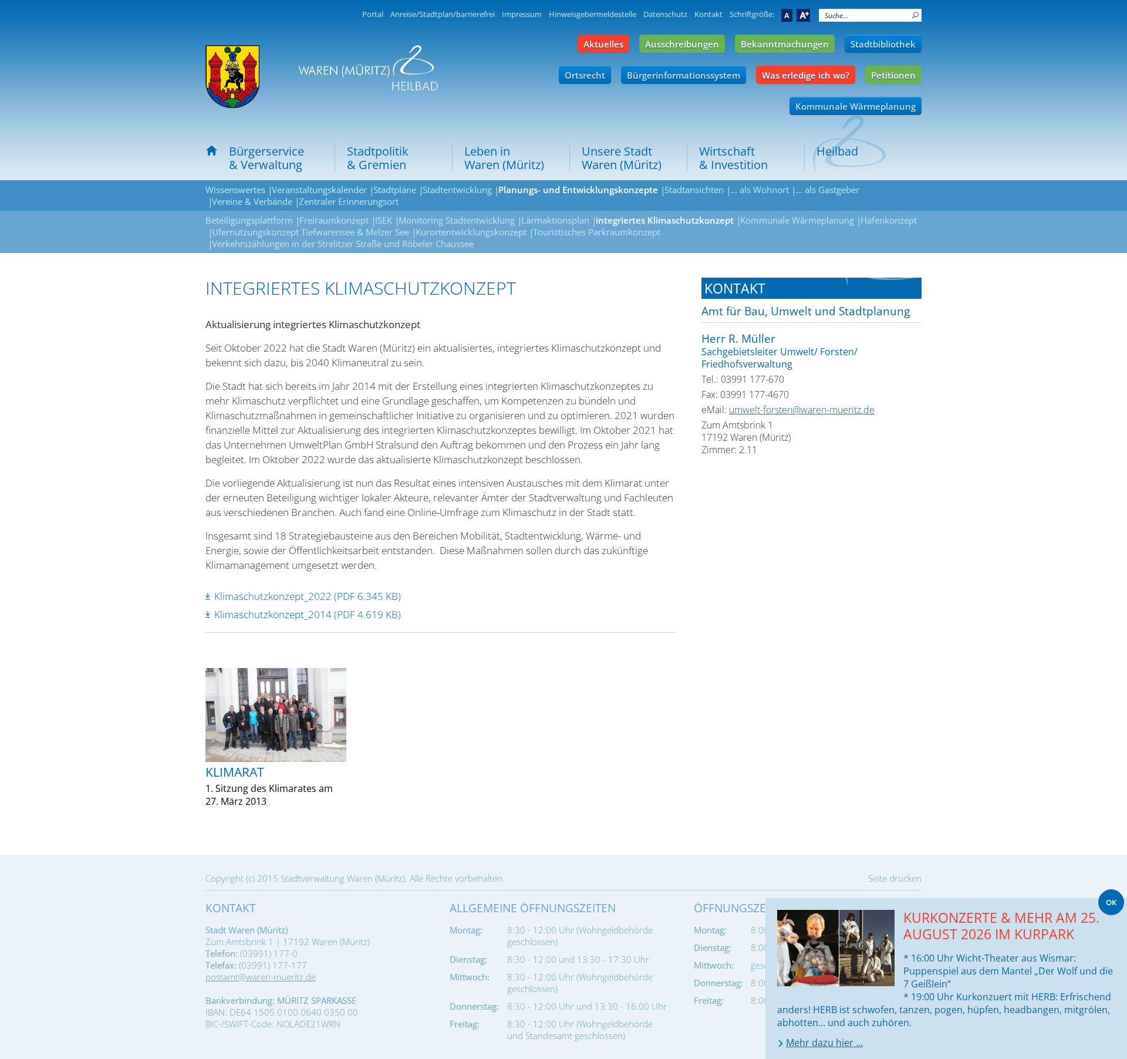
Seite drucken (895, 878)
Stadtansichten (694, 189)
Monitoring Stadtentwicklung (457, 220)
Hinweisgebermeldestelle (592, 14)
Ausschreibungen (682, 44)
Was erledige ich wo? (805, 75)
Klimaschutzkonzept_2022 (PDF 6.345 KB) (307, 596)
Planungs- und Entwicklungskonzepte (578, 189)
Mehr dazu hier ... (824, 1042)
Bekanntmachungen (785, 44)
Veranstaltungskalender (319, 189)
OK (1111, 902)
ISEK (383, 220)
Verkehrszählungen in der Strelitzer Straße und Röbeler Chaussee (343, 243)
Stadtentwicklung (457, 189)
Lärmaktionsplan (555, 220)
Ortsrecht (585, 75)
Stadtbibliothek (883, 44)
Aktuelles (603, 44)
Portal (372, 14)
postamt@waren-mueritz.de (260, 977)
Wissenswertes (235, 189)
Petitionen (893, 75)
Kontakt (708, 14)
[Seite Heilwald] (368, 68)
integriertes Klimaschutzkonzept (665, 220)
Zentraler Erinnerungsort (349, 201)
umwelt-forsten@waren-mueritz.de (802, 409)
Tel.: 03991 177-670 (742, 379)
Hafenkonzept (889, 220)
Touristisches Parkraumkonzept (596, 232)
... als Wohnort (759, 189)
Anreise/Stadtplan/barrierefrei (442, 14)
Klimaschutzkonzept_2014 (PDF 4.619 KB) (307, 614)
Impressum (522, 14)
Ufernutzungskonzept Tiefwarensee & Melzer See (310, 232)
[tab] (811, 288)
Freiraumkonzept (334, 220)
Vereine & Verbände (252, 201)
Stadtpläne (394, 189)
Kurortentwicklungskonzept (471, 232)
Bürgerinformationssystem (683, 75)
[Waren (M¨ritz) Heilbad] (232, 76)
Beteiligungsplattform (249, 220)
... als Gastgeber (827, 189)
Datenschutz (665, 14)
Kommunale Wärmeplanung (855, 106)
